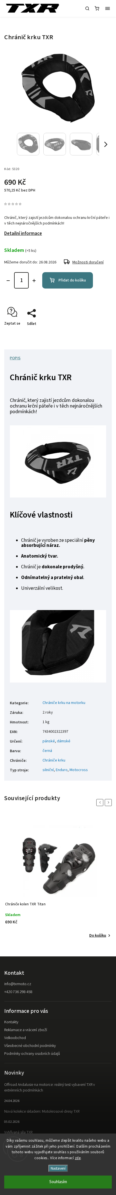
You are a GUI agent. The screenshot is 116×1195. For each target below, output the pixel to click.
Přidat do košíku (72, 280)
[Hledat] (87, 8)
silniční (48, 770)
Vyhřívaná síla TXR (18, 1132)
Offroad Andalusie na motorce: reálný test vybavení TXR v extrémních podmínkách (49, 1087)
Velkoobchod (15, 1038)
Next (109, 802)
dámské (63, 741)
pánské (49, 741)
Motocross (79, 770)
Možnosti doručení (88, 262)
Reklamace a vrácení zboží (25, 1030)
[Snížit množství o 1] (8, 280)
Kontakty (11, 1022)
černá (47, 751)
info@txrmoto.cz (17, 984)
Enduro (62, 770)
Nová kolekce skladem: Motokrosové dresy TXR (41, 1111)
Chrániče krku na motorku (64, 703)
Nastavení (58, 1168)
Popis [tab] (15, 358)
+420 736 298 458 (18, 992)
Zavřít (98, 333)
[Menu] (107, 8)
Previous (100, 802)
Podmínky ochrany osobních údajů (32, 1054)
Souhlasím (58, 1182)
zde (78, 1158)
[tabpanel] (58, 878)
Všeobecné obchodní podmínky (30, 1046)
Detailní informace (23, 233)
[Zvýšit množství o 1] (34, 280)
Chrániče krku (54, 760)
